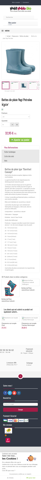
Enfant (8, 36)
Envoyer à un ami (10, 91)
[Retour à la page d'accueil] (4, 36)
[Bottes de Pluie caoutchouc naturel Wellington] (30, 282)
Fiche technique (9, 151)
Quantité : (5, 121)
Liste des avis (9, 156)
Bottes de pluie (24, 36)
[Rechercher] (36, 17)
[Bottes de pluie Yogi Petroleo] (6, 85)
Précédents (3, 85)
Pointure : (5, 113)
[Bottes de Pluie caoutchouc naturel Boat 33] (10, 288)
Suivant (38, 85)
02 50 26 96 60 (7, 350)
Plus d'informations (11, 147)
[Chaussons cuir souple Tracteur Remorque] (30, 318)
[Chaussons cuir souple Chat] (10, 318)
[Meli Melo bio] (20, 9)
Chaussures (15, 36)
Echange (29, 363)
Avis (5, 160)
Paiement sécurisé (29, 350)
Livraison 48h (11, 363)
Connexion (25, 2)
